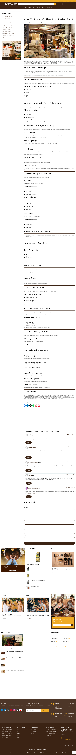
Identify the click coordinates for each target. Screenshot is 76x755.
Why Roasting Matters (7, 18)
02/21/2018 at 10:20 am (70, 434)
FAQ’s (32, 733)
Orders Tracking (34, 731)
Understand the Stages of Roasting (9, 22)
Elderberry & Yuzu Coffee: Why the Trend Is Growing (15, 670)
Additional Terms (64, 752)
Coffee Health (66, 635)
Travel (64, 646)
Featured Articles (45, 22)
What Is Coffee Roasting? (7, 16)
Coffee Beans (54, 635)
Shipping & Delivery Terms (53, 752)
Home (26, 7)
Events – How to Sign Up (51, 729)
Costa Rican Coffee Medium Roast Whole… (38, 567)
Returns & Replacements (7, 731)
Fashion (54, 22)
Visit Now (53, 572)
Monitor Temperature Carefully (9, 25)
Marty (29, 435)
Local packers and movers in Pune (31, 493)
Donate (18, 737)
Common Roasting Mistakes (8, 35)
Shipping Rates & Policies (7, 735)
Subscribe (45, 710)
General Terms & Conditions (16, 752)
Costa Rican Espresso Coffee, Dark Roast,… (38, 580)
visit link (30, 475)
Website (25, 535)
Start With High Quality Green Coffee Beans (11, 20)
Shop (34, 7)
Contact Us (49, 7)
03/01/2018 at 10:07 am (70, 474)
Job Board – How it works (51, 731)
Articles (29, 7)
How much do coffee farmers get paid (7, 648)
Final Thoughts (5, 39)
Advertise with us (67, 4)
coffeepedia (54, 643)
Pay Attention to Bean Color (8, 27)
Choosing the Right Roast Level (9, 23)
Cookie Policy (35, 752)
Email (25, 529)
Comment (26, 507)
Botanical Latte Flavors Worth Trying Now (13, 663)
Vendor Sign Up (5, 737)
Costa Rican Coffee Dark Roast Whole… (32, 564)
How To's (65, 643)
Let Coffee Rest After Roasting (8, 33)
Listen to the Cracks (6, 29)
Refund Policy (43, 752)
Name (25, 523)
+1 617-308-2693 (67, 739)
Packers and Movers (33, 488)
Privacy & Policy (27, 752)
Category (38, 7)
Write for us (59, 4)
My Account (33, 729)
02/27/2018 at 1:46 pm (70, 462)
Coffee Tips (50, 22)
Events (70, 1)
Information (58, 22)
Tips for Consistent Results (8, 37)
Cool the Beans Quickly (7, 31)
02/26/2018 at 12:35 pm (70, 447)
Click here (29, 618)
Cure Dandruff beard (33, 462)
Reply (28, 442)
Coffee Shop (54, 641)
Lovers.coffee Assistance (7, 729)
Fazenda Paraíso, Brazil (35, 586)
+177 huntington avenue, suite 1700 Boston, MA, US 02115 (69, 744)
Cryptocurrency (32, 447)
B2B (66, 1)
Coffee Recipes (66, 638)
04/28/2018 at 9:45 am (70, 487)
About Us (43, 7)
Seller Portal (61, 1)
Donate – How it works (50, 733)
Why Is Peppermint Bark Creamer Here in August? (14, 657)
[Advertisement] (49, 14)
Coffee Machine (54, 638)
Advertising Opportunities (7, 733)
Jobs (74, 1)
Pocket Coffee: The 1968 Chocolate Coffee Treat (14, 651)
